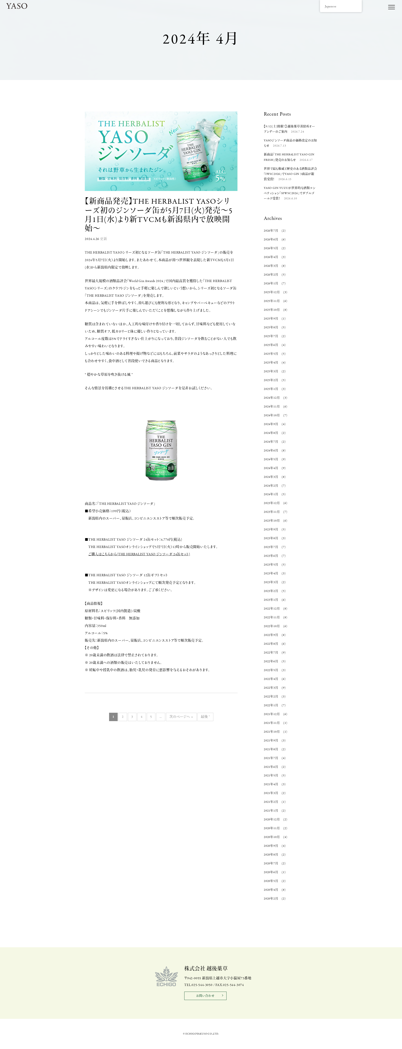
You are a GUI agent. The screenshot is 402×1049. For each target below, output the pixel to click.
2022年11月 (272, 618)
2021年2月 (271, 802)
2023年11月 (272, 512)
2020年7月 (271, 864)
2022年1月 (271, 705)
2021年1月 (271, 811)
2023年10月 (272, 521)
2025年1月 (271, 389)
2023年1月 (271, 600)
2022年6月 (271, 662)
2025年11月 (272, 301)
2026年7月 (271, 231)
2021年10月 (272, 732)
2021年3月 (271, 793)
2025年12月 (272, 292)
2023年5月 (271, 565)
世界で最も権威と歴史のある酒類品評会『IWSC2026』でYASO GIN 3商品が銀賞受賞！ (290, 174)
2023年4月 (271, 574)
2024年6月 (271, 451)
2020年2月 (271, 899)
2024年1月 (271, 494)
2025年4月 (271, 363)
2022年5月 (271, 670)
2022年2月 (271, 697)
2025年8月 (271, 328)
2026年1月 (271, 284)
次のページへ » (181, 717)
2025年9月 (271, 319)
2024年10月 (272, 416)
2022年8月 (271, 644)
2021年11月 (272, 723)
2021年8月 (271, 749)
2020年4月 (271, 890)
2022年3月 (271, 688)
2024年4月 (271, 468)
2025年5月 (271, 354)
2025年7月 (271, 336)
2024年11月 (272, 407)
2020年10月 (272, 837)
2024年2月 (271, 486)
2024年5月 (271, 459)
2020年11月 (272, 828)
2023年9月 (271, 530)
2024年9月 (271, 424)
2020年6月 (271, 872)
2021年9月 (271, 741)
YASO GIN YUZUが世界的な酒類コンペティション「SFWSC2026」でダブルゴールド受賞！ (290, 193)
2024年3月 (271, 477)
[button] (391, 7)
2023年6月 (271, 556)
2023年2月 (271, 591)
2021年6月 (271, 767)
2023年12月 (272, 503)
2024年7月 (271, 442)
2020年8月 (271, 855)
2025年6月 (271, 345)
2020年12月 (272, 820)
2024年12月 (272, 398)
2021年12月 (272, 714)
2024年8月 (271, 433)
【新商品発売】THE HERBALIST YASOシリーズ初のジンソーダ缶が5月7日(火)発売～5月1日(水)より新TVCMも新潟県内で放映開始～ (159, 215)
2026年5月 (271, 248)
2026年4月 (271, 257)
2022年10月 (272, 626)
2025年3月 (271, 372)
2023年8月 (271, 538)
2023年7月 (271, 547)
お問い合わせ (205, 996)
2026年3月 (271, 266)
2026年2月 (271, 275)
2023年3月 (271, 582)
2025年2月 (271, 380)
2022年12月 (272, 609)
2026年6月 (271, 240)
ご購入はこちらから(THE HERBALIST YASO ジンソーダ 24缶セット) (139, 554)
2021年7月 (271, 758)
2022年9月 (271, 635)
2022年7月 (271, 653)
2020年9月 (271, 846)
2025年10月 (272, 310)
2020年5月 (271, 881)
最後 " (205, 717)
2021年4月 (271, 784)
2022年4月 (271, 679)
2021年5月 (271, 776)
